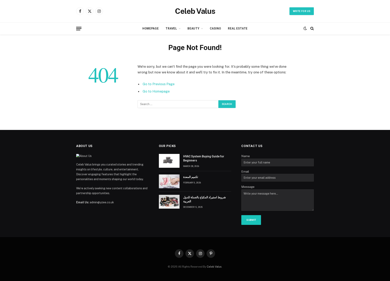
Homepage (150, 28)
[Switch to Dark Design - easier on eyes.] (305, 28)
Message (248, 186)
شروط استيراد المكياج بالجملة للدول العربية (204, 199)
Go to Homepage (156, 91)
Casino (215, 28)
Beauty (193, 28)
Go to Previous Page (158, 84)
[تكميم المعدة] (169, 181)
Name (245, 156)
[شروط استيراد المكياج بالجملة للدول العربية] (169, 202)
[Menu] (78, 28)
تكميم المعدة (190, 177)
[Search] (312, 28)
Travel (171, 28)
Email (245, 171)
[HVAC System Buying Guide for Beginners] (169, 161)
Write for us (301, 11)
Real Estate (238, 28)
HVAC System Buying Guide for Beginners (203, 158)
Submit (251, 220)
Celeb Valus (214, 266)
